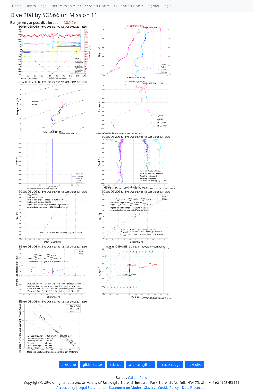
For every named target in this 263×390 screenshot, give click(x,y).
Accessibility (66, 387)
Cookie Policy (168, 387)
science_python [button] (140, 364)
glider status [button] (93, 364)
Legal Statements (92, 387)
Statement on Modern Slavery (132, 387)
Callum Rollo (137, 377)
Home (16, 5)
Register (152, 5)
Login (167, 5)
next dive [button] (195, 364)
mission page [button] (170, 364)
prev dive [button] (69, 364)
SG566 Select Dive (92, 5)
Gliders (30, 5)
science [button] (115, 364)
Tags (42, 5)
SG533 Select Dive (126, 5)
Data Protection (194, 387)
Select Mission (61, 5)
